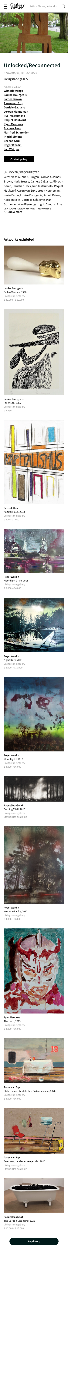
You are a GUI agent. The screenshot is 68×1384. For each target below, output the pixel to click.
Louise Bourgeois (15, 95)
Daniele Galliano (14, 107)
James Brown (13, 99)
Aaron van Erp (13, 103)
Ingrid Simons (13, 136)
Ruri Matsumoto (14, 116)
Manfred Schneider (16, 132)
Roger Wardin (13, 145)
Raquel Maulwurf (15, 120)
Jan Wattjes (11, 149)
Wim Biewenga (13, 90)
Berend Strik (12, 141)
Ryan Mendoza (13, 124)
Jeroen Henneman (16, 111)
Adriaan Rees (12, 128)
